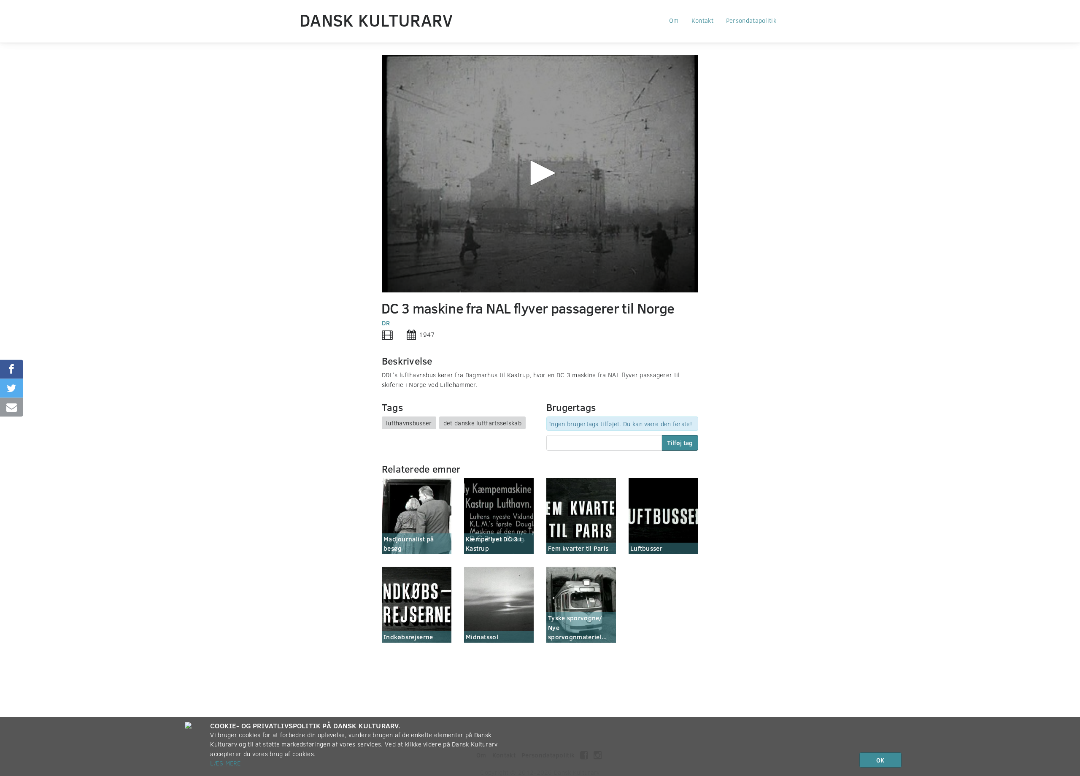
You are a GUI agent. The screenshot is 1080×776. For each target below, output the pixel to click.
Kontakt (702, 20)
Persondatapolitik (751, 20)
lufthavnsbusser (409, 423)
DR (386, 323)
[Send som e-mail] (11, 406)
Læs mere (225, 763)
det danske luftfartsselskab (482, 423)
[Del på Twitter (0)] (11, 388)
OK (880, 760)
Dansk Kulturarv (376, 19)
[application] (540, 173)
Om (674, 20)
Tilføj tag (680, 442)
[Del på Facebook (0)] (11, 369)
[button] (540, 173)
